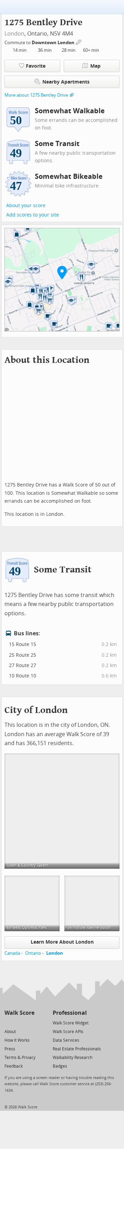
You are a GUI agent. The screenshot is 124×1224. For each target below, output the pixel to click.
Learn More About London (62, 942)
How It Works (17, 1040)
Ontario (33, 953)
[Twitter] (8, 1023)
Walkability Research (72, 1057)
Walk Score (19, 1013)
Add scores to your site (32, 215)
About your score (25, 206)
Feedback (13, 1066)
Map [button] (95, 66)
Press (9, 1049)
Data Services (66, 1040)
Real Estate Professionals (77, 1049)
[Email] (30, 1023)
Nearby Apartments (66, 82)
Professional (70, 1013)
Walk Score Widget (71, 1023)
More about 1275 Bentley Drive (36, 95)
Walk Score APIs (68, 1031)
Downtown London (53, 42)
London (14, 33)
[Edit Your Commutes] (78, 41)
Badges (60, 1066)
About (10, 1031)
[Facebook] (19, 1023)
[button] (62, 272)
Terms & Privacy (19, 1057)
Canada (12, 953)
